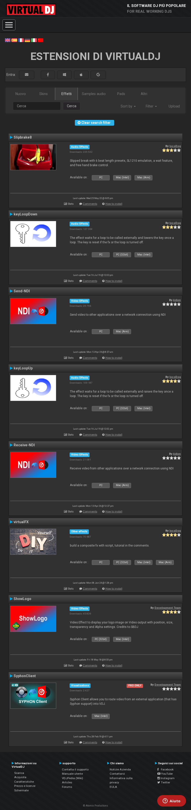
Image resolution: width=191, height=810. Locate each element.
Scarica (19, 773)
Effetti (66, 94)
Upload (174, 106)
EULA (113, 787)
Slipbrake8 (23, 137)
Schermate (21, 790)
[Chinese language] (40, 40)
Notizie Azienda (120, 769)
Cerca (71, 106)
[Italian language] (34, 40)
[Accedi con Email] (26, 75)
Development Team (167, 607)
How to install (113, 203)
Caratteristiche (24, 781)
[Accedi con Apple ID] (81, 75)
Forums (67, 787)
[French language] (21, 40)
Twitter (165, 782)
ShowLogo (22, 599)
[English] (7, 40)
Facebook (166, 769)
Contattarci (117, 773)
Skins (43, 94)
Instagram (167, 778)
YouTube (166, 773)
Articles (67, 782)
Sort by (127, 106)
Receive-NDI (24, 445)
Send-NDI (22, 291)
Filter (150, 106)
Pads (121, 94)
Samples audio (94, 94)
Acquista (20, 777)
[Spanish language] (14, 40)
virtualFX (21, 522)
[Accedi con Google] (98, 75)
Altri (144, 94)
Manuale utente (72, 773)
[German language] (27, 40)
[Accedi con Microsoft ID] (64, 75)
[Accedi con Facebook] (48, 75)
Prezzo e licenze (24, 786)
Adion (177, 300)
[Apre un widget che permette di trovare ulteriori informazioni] (171, 801)
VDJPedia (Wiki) (72, 778)
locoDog (175, 146)
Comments (90, 203)
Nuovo (20, 94)
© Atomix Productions (95, 805)
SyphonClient (25, 676)
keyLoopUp (23, 368)
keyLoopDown (25, 214)
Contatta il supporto (75, 769)
